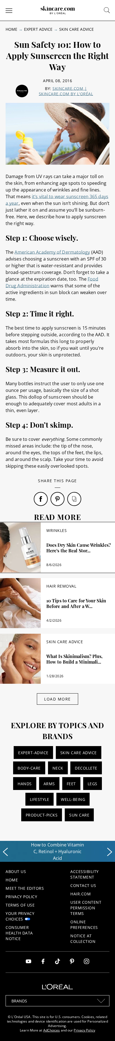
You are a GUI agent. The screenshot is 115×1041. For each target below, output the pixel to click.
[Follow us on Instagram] (86, 962)
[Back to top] (102, 1028)
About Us (16, 871)
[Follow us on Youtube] (28, 962)
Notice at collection (82, 938)
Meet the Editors (25, 888)
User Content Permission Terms (85, 908)
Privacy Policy (21, 896)
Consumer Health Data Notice (19, 933)
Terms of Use (20, 905)
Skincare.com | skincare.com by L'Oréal (66, 91)
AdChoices (51, 1030)
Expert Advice (38, 29)
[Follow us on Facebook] (43, 962)
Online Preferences (84, 924)
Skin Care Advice (76, 29)
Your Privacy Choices (20, 916)
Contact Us (83, 885)
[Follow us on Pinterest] (72, 962)
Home (11, 29)
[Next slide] (110, 852)
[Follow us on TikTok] (57, 962)
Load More (57, 699)
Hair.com (80, 893)
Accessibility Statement (84, 874)
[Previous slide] (5, 852)
